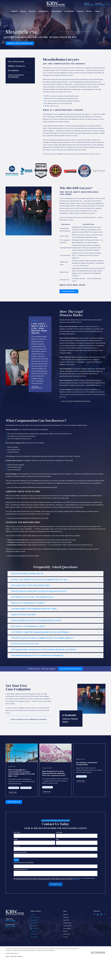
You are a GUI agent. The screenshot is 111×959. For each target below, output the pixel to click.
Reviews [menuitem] (89, 11)
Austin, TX (33, 914)
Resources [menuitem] (80, 11)
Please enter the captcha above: (24, 862)
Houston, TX (34, 923)
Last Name (59, 832)
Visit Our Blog (12, 802)
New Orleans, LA (35, 928)
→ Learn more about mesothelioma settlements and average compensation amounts (31, 487)
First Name (17, 832)
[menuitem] (7, 956)
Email (57, 839)
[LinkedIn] (98, 914)
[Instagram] (101, 914)
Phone (15, 839)
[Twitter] (104, 914)
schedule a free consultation (18, 43)
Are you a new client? (20, 852)
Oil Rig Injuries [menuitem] (43, 11)
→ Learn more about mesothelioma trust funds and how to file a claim (27, 518)
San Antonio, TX (35, 934)
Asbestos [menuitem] (23, 11)
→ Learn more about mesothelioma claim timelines (75, 401)
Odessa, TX (34, 931)
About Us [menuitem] (14, 11)
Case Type (16, 846)
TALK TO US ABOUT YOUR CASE (70, 669)
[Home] (55, 4)
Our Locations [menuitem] (69, 11)
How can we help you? (20, 869)
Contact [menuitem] (97, 11)
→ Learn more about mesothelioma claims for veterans (22, 556)
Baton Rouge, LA (35, 917)
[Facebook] (94, 914)
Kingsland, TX (34, 926)
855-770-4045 (100, 5)
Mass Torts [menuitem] (32, 11)
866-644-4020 (89, 5)
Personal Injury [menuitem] (56, 11)
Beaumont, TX (34, 920)
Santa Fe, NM (34, 937)
